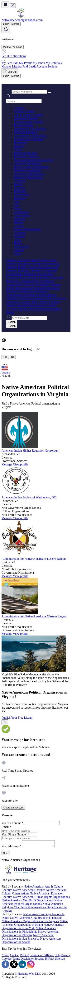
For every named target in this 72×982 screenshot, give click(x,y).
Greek (17, 239)
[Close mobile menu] (13, 5)
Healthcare (20, 142)
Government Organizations (30, 135)
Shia (16, 201)
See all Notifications (14, 56)
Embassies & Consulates (29, 139)
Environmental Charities (28, 121)
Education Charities (26, 118)
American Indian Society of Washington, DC (29, 497)
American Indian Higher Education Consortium (30, 450)
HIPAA (49, 958)
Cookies (7, 958)
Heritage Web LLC (29, 973)
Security (39, 958)
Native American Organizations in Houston (36, 917)
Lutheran (19, 187)
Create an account (13, 807)
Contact (14, 955)
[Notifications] (6, 29)
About (5, 955)
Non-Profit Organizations (29, 173)
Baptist (18, 184)
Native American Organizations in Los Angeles (30, 921)
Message (7, 464)
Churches (19, 180)
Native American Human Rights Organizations (41, 897)
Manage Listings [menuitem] (12, 66)
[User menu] (3, 60)
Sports (18, 253)
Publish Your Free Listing (17, 717)
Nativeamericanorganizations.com (22, 20)
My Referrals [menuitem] (54, 63)
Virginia (6, 372)
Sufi (16, 205)
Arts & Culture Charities (28, 114)
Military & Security (25, 153)
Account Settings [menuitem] (46, 66)
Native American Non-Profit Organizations (28, 900)
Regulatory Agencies (26, 156)
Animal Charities (24, 111)
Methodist (20, 191)
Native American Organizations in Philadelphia (29, 929)
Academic (20, 232)
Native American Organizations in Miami (35, 923)
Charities (19, 108)
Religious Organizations (28, 177)
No (12, 356)
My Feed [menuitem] (7, 63)
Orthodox (20, 219)
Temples (19, 226)
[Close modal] (5, 722)
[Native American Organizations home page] (21, 16)
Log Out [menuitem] (12, 71)
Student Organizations (27, 229)
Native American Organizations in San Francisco (28, 936)
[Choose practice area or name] (49, 92)
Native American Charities (29, 890)
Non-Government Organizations (33, 160)
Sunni (17, 208)
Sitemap (60, 958)
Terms (16, 958)
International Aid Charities (30, 128)
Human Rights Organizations (31, 167)
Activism (19, 236)
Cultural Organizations (27, 163)
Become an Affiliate (42, 955)
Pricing (24, 955)
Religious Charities (25, 132)
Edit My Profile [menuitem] (22, 63)
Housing (19, 146)
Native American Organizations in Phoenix (30, 933)
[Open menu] (5, 5)
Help (57, 955)
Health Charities (23, 125)
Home (5, 364)
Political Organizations (27, 170)
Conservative (22, 215)
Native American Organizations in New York (33, 926)
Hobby (18, 243)
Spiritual (19, 250)
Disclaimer (27, 958)
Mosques (19, 198)
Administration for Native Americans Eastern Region (34, 558)
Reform (18, 222)
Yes (5, 356)
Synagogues (21, 212)
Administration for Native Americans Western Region (34, 616)
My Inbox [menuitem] (39, 63)
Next (5, 853)
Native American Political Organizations (32, 902)
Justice (18, 149)
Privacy (65, 955)
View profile (20, 464)
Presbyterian (21, 194)
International (21, 246)
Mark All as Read (12, 47)
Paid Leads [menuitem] (29, 66)
